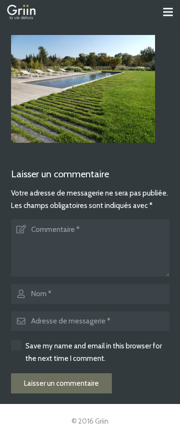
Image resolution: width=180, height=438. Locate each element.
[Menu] (168, 12)
